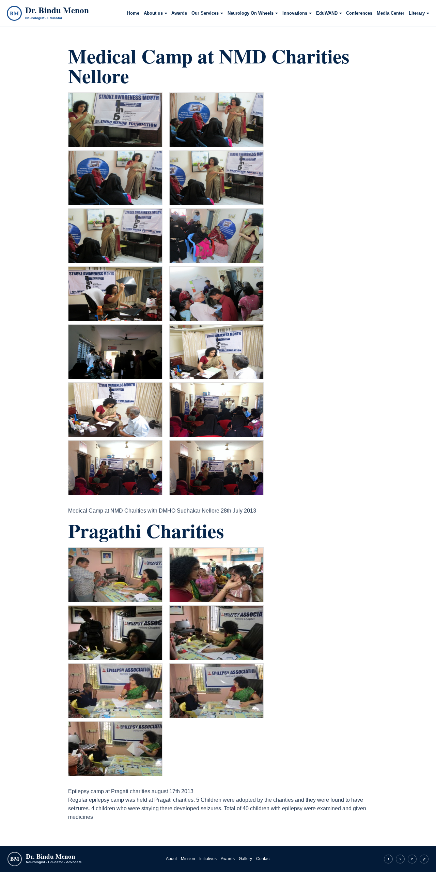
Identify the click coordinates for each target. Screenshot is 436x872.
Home (133, 13)
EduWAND (327, 13)
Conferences (359, 13)
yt (424, 859)
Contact (263, 858)
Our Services (205, 13)
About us (153, 13)
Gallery (245, 858)
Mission (188, 858)
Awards (179, 13)
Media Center (390, 13)
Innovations (294, 13)
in (412, 859)
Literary (417, 13)
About (171, 858)
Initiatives (208, 858)
